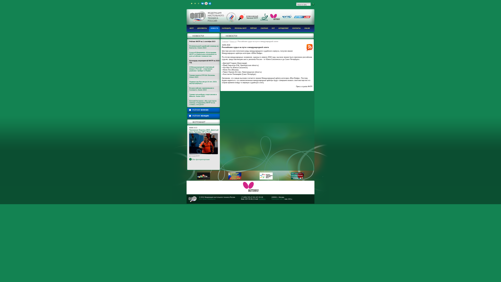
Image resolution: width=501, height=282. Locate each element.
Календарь (226, 28)
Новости (214, 28)
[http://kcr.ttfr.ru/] (248, 20)
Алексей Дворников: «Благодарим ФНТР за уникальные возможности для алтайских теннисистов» (202, 54)
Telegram (209, 3)
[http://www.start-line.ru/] (302, 18)
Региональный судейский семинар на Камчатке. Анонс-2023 (204, 47)
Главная (225, 41)
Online (307, 28)
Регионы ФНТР (240, 28)
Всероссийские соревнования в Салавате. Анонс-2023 (201, 89)
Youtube (206, 3)
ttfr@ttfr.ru (262, 199)
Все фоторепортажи (201, 159)
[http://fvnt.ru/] (234, 179)
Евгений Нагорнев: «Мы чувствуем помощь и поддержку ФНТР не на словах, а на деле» (202, 102)
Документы (202, 28)
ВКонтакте (202, 3)
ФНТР (192, 28)
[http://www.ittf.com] (264, 20)
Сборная (264, 28)
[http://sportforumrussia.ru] (266, 179)
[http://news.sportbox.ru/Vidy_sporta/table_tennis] (297, 179)
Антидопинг (283, 28)
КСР (273, 28)
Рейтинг (253, 28)
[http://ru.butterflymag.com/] (275, 19)
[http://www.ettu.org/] (287, 18)
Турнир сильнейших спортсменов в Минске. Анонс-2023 (203, 95)
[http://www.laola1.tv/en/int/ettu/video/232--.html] (203, 179)
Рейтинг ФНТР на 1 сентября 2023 (202, 41)
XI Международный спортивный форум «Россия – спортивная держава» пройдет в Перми (201, 69)
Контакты (296, 28)
